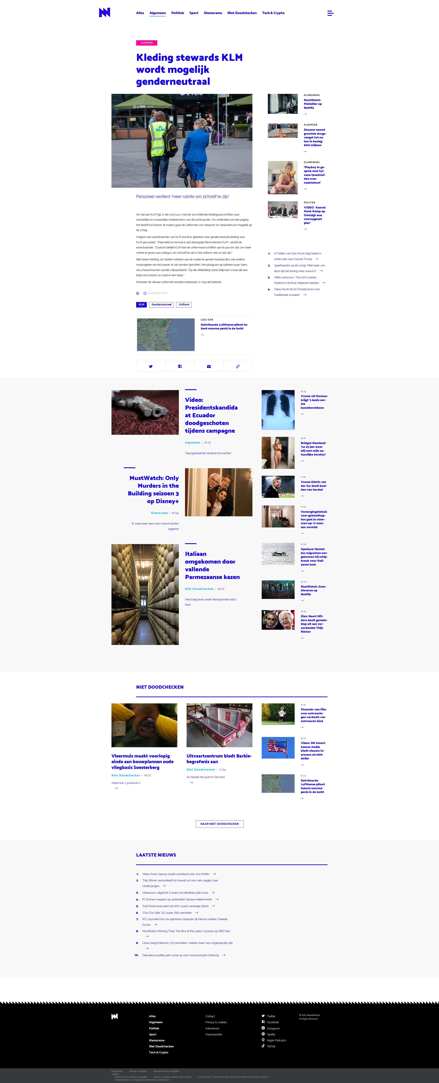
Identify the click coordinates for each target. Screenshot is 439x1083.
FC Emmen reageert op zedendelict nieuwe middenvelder (177, 899)
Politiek (177, 13)
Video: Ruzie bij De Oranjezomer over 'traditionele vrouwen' (297, 292)
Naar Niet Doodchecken (219, 824)
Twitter (271, 1016)
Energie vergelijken (138, 1071)
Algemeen (158, 13)
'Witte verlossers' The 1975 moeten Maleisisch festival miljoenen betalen (296, 280)
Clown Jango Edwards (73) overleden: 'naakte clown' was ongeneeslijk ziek (187, 943)
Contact (210, 1016)
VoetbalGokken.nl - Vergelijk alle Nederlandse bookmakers (142, 1080)
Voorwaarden (213, 1034)
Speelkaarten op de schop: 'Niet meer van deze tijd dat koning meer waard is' (299, 268)
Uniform (184, 304)
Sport (193, 13)
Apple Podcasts (276, 1040)
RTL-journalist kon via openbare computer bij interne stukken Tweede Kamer (185, 922)
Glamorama (213, 13)
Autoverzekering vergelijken (166, 1071)
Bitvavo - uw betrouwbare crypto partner (173, 1077)
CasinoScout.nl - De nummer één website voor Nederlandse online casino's (233, 1077)
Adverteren (212, 1028)
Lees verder (194, 335)
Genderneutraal (161, 304)
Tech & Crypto (273, 13)
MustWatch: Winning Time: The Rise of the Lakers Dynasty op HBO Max (186, 931)
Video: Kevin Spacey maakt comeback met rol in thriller (176, 874)
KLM (141, 304)
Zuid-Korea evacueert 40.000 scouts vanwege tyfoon (175, 906)
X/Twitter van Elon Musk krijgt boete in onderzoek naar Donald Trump (297, 256)
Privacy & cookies (216, 1022)
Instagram (273, 1028)
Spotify (270, 1034)
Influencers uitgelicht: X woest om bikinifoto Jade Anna (175, 892)
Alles (140, 13)
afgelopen (175, 214)
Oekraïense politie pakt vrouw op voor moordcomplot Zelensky (180, 955)
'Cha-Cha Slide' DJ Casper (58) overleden (167, 912)
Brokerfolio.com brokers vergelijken (131, 1077)
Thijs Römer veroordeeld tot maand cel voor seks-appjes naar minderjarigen (180, 883)
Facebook (272, 1022)
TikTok (270, 1046)
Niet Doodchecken (242, 13)
